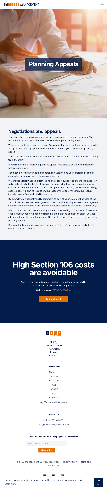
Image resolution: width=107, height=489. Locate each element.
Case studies (53, 380)
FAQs (53, 384)
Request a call (53, 299)
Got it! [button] (98, 482)
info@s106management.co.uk (53, 424)
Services (53, 376)
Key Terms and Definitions (53, 402)
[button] (102, 4)
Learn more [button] (10, 484)
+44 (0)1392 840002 (53, 420)
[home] (21, 4)
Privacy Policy (69, 461)
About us (53, 372)
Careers (53, 397)
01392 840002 (60, 290)
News (54, 393)
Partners (53, 389)
